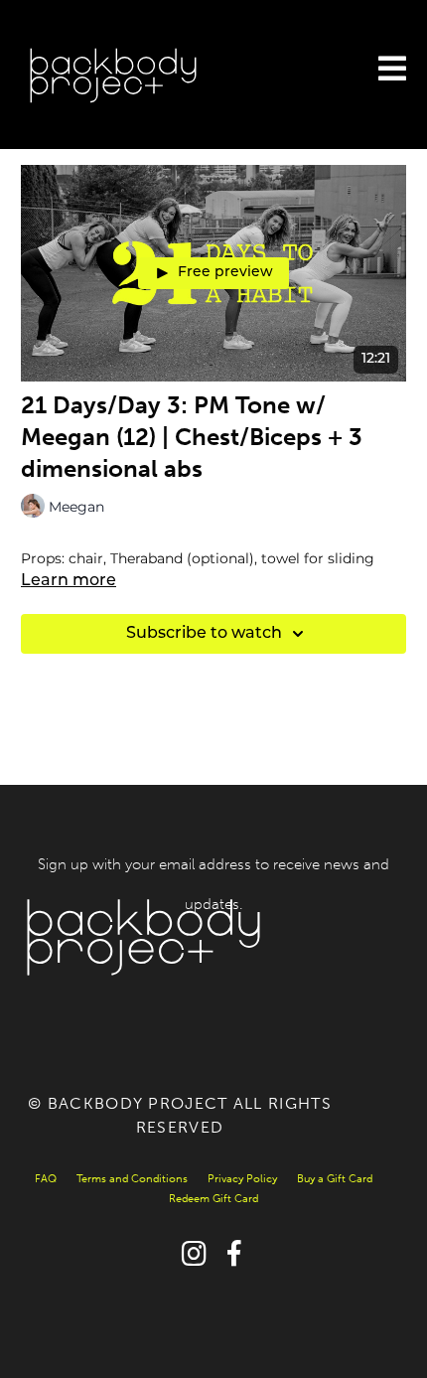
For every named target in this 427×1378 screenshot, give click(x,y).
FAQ (46, 1178)
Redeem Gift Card (213, 1198)
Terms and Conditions (132, 1178)
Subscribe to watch (204, 634)
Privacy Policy (242, 1178)
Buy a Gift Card (334, 1178)
